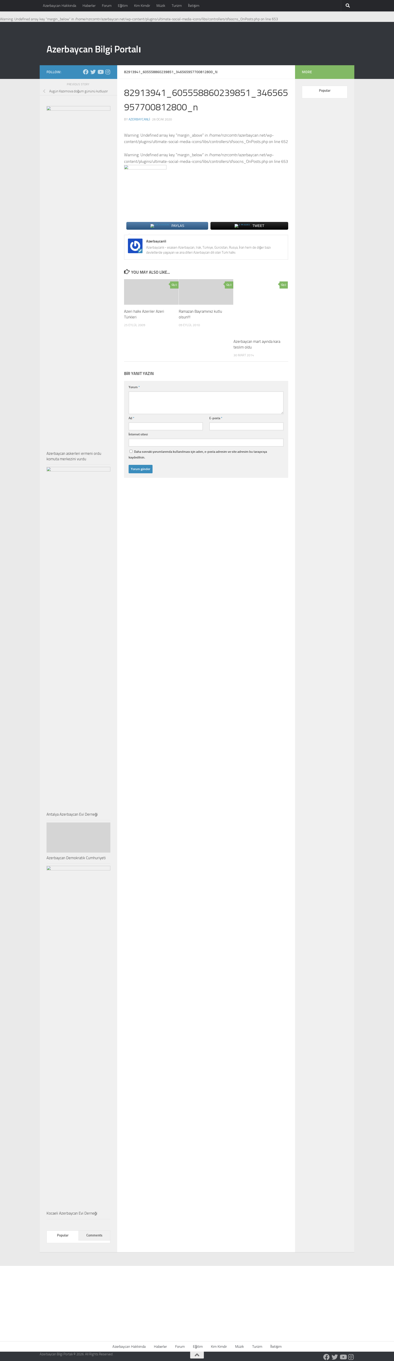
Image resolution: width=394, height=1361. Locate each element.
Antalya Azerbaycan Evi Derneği (72, 814)
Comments (94, 1235)
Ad (131, 418)
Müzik (160, 5)
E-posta (215, 418)
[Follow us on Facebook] (85, 72)
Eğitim (123, 5)
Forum (106, 5)
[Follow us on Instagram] (107, 72)
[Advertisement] (197, 1300)
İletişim (193, 5)
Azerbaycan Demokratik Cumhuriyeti (76, 858)
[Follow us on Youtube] (100, 72)
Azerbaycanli (139, 119)
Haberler (89, 5)
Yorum (134, 387)
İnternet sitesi (138, 434)
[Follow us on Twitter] (93, 72)
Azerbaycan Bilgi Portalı (94, 49)
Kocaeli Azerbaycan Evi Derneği (72, 1213)
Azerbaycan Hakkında (59, 5)
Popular (62, 1235)
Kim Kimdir (142, 5)
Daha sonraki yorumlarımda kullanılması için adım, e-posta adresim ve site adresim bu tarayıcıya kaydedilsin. (198, 454)
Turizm (177, 5)
